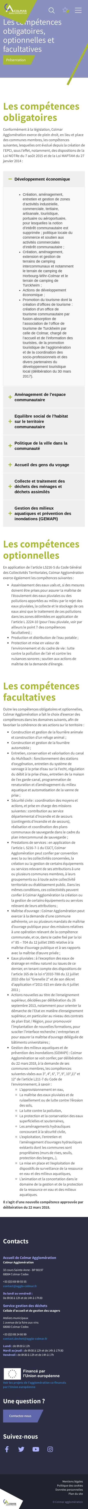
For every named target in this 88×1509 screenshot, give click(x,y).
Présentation (16, 59)
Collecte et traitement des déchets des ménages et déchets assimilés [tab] (40, 486)
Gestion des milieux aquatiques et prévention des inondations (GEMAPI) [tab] (43, 513)
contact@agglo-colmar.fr (20, 1286)
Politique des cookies (70, 1485)
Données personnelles (69, 1489)
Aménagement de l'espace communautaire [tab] (40, 397)
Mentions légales (72, 1481)
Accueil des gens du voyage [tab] (42, 465)
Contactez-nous (20, 1416)
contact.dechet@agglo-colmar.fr (25, 1338)
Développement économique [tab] (42, 179)
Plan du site (76, 1494)
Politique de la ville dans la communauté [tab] (41, 446)
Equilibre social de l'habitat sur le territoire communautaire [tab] (41, 421)
